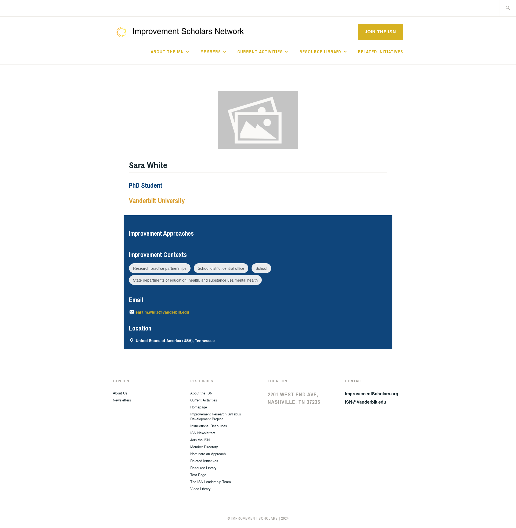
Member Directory (204, 446)
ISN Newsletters (203, 432)
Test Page (198, 474)
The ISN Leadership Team (210, 481)
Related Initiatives (380, 52)
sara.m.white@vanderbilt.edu (162, 312)
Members (210, 52)
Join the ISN (380, 31)
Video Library (200, 488)
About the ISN (167, 52)
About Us (120, 393)
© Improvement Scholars (252, 518)
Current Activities (260, 52)
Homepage (198, 407)
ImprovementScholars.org (371, 393)
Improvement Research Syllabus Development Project (215, 416)
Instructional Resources (208, 425)
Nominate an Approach (208, 453)
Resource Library (320, 52)
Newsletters (122, 400)
